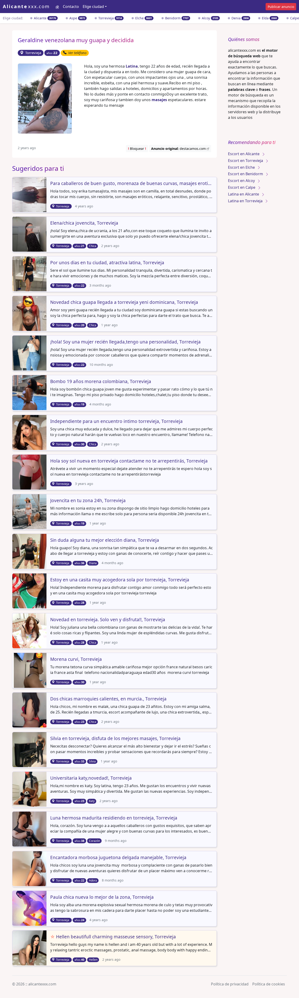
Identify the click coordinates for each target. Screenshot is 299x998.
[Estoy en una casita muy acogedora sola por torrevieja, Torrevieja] (29, 590)
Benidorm (176, 18)
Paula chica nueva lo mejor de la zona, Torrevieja (102, 897)
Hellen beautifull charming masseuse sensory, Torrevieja (113, 937)
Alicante (44, 18)
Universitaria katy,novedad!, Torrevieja (91, 778)
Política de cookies (268, 984)
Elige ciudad (93, 6)
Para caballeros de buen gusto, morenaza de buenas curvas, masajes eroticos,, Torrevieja (131, 183)
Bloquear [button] (137, 148)
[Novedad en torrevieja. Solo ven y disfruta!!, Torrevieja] (29, 630)
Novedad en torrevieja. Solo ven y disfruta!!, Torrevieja (107, 620)
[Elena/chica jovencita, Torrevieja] (29, 233)
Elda (269, 18)
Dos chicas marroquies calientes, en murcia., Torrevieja (108, 699)
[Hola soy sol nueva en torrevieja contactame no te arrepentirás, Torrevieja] (29, 471)
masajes (159, 99)
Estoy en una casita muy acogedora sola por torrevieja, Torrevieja (119, 580)
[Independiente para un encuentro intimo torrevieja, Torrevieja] (29, 432)
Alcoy (209, 18)
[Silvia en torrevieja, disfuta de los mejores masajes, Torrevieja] (29, 749)
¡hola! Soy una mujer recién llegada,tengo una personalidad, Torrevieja (125, 342)
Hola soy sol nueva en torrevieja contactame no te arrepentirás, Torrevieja (129, 461)
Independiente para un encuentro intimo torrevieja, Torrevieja (116, 421)
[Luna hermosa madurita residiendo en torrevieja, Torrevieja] (29, 828)
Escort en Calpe (242, 187)
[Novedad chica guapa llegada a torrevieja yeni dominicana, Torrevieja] (29, 313)
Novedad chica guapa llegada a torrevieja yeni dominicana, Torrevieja (124, 302)
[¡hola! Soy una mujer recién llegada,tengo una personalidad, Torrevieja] (29, 352)
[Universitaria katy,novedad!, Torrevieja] (29, 789)
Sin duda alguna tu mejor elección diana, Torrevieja (104, 540)
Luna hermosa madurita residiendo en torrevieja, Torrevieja (113, 818)
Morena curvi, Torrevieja (76, 659)
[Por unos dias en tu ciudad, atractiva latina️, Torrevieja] (29, 273)
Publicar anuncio (281, 6)
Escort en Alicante (244, 153)
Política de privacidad (230, 984)
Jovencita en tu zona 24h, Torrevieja (88, 501)
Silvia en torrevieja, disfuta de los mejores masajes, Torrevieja (115, 738)
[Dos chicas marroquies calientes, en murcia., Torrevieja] (29, 709)
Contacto (71, 6)
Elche (143, 18)
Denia (240, 18)
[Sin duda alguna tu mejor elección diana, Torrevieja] (29, 550)
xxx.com (26, 6)
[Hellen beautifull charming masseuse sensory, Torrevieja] (29, 947)
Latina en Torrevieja (245, 200)
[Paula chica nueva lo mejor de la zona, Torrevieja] (29, 907)
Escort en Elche (242, 167)
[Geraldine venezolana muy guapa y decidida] (45, 98)
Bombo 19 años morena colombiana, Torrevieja (100, 381)
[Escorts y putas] (57, 6)
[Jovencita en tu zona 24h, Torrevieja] (29, 511)
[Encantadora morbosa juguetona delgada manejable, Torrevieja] (29, 868)
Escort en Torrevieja (246, 160)
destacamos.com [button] (179, 148)
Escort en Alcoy (242, 180)
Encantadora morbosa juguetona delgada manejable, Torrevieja (118, 858)
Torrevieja (109, 18)
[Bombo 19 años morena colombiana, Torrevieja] (29, 392)
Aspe (76, 18)
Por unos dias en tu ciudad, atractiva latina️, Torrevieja (107, 263)
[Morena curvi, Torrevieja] (29, 669)
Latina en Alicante (244, 194)
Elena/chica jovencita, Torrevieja (84, 223)
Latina (132, 66)
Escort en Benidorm (246, 173)
